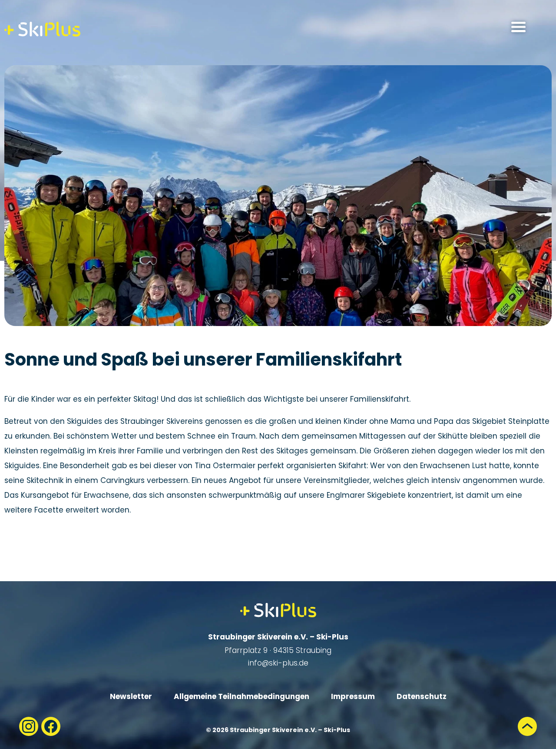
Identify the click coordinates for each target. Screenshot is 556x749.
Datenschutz (422, 696)
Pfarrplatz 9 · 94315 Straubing (278, 650)
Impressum (353, 696)
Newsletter (131, 696)
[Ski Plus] (42, 29)
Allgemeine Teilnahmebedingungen (241, 696)
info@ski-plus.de (278, 663)
